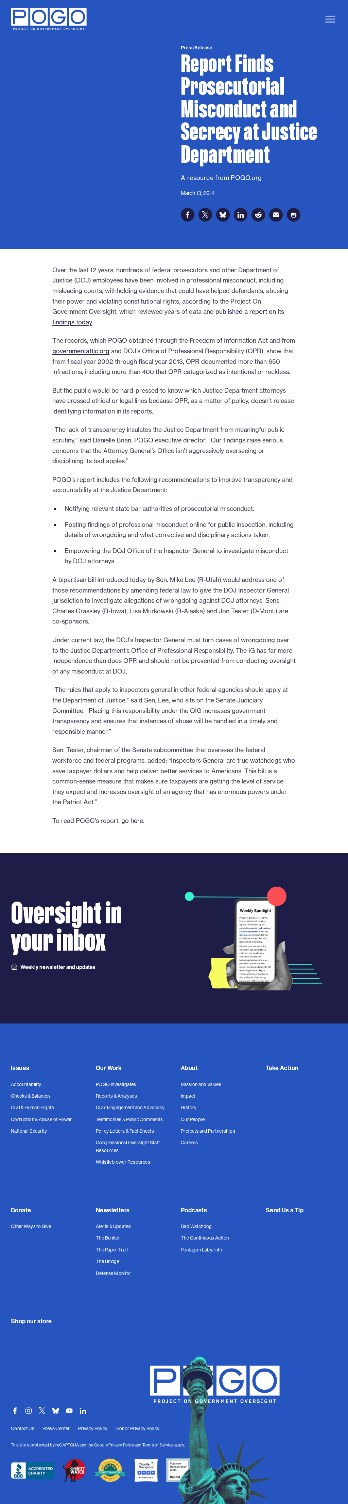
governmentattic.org (80, 351)
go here (132, 821)
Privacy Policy (121, 1445)
